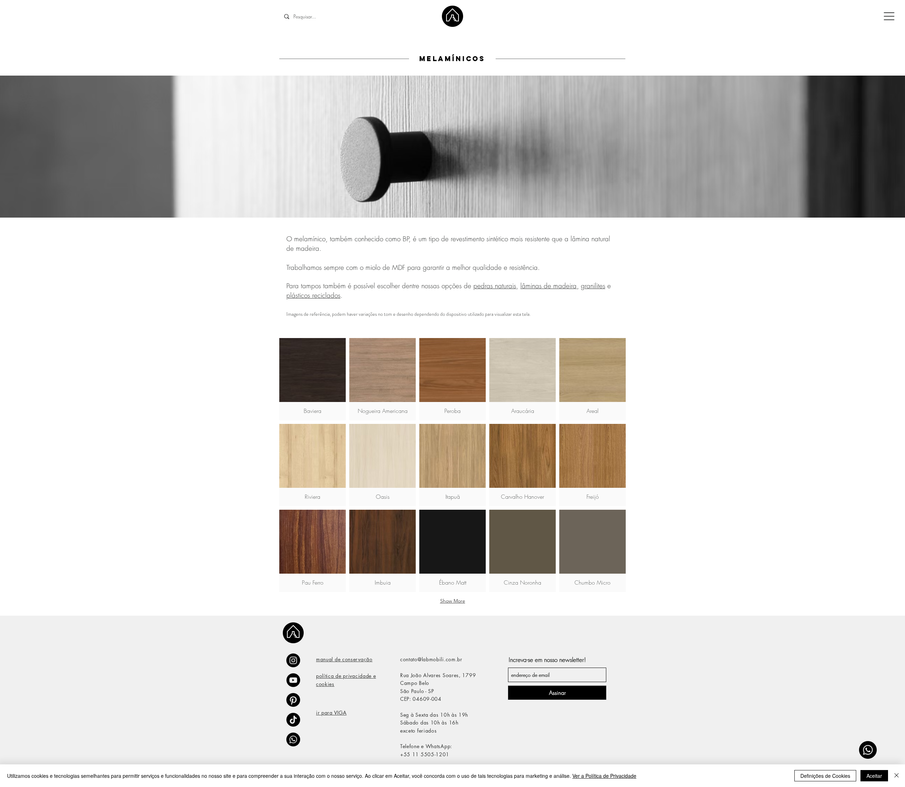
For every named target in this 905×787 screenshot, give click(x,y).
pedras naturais (494, 285)
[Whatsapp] (868, 750)
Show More (452, 601)
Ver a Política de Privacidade (604, 775)
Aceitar (874, 775)
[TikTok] (293, 720)
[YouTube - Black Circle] (293, 680)
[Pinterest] (293, 700)
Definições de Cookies (825, 775)
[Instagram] (293, 660)
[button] (312, 379)
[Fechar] (896, 775)
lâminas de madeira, (549, 285)
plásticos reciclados (313, 295)
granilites (593, 285)
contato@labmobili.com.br (431, 659)
